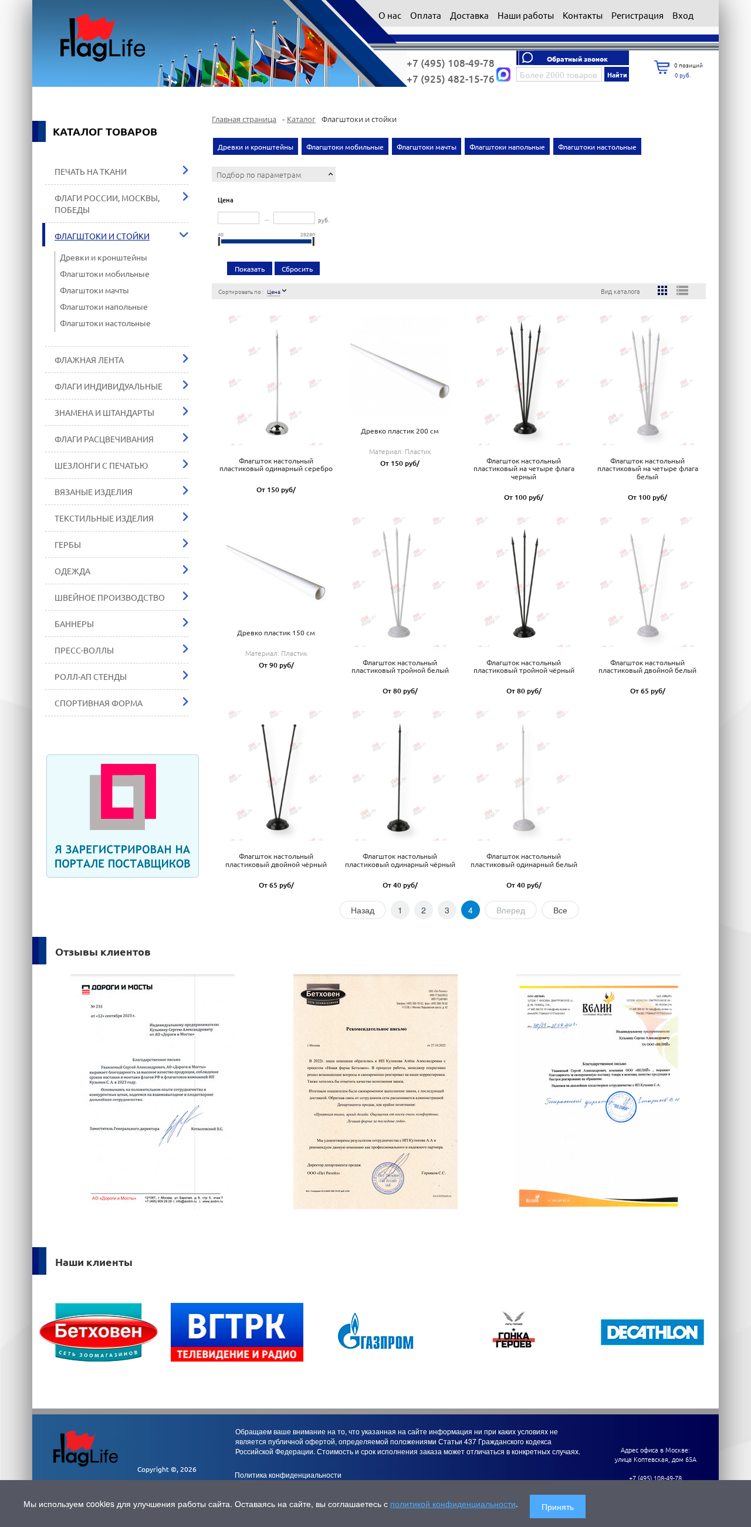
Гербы (68, 544)
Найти (617, 74)
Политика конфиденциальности (288, 1474)
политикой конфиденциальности (453, 1503)
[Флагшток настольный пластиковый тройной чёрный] (524, 578)
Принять (558, 1506)
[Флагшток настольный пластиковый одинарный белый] (524, 771)
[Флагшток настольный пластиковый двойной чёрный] (276, 771)
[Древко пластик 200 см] (400, 361)
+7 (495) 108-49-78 (451, 63)
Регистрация (638, 15)
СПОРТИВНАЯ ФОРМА (99, 703)
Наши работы (527, 15)
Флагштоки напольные (104, 306)
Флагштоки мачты (94, 290)
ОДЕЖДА (72, 571)
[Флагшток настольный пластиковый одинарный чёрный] (400, 771)
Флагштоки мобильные (105, 273)
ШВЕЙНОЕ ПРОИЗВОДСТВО (110, 597)
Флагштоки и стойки (102, 236)
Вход (683, 15)
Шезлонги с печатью (101, 465)
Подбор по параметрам (258, 174)
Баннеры (74, 623)
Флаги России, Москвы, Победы (107, 203)
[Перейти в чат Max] (503, 74)
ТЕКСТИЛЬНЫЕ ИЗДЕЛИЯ (104, 518)
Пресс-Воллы (84, 650)
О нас (390, 15)
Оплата (426, 15)
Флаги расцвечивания (104, 439)
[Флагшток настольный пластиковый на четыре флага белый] (648, 376)
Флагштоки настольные (105, 322)
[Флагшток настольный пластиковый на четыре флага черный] (524, 376)
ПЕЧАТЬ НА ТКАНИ (91, 171)
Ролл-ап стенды (91, 676)
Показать (250, 268)
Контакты (583, 15)
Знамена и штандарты (104, 412)
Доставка (470, 15)
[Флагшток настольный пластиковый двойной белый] (648, 578)
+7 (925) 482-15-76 (451, 79)
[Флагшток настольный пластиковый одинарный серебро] (276, 376)
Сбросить (297, 268)
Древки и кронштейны (103, 257)
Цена (273, 291)
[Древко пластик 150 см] (276, 562)
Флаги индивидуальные (109, 386)
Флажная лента (89, 359)
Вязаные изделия (94, 491)
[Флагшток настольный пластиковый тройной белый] (400, 578)
